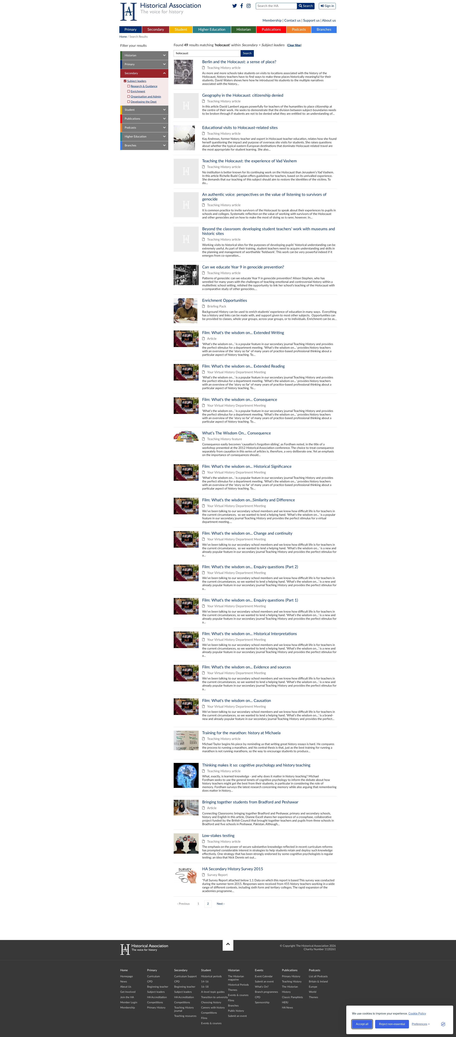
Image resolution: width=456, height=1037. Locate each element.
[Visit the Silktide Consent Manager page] (443, 1024)
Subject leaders (136, 81)
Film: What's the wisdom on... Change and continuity (255, 544)
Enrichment (138, 91)
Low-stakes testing (255, 846)
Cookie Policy (417, 1013)
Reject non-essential (392, 1024)
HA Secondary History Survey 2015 (255, 879)
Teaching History (292, 981)
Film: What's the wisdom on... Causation (255, 711)
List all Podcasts (318, 976)
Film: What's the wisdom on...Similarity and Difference (255, 511)
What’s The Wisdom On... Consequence (255, 444)
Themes (232, 990)
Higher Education (211, 29)
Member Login (128, 1002)
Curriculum (153, 976)
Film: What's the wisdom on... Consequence (255, 410)
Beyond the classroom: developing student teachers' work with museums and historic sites (255, 242)
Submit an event (237, 1016)
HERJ (285, 1002)
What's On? (262, 986)
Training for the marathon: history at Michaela (255, 743)
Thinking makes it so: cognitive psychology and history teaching (255, 777)
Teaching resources (185, 1016)
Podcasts (299, 29)
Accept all (362, 1024)
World (312, 992)
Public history (236, 1011)
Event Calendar (264, 976)
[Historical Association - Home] (144, 953)
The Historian (290, 986)
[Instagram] (249, 6)
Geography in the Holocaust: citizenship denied (255, 106)
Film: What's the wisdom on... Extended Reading (255, 377)
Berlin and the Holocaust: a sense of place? (255, 74)
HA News (287, 1007)
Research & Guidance (144, 86)
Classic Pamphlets (292, 997)
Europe (313, 986)
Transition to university (214, 997)
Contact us (292, 20)
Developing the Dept (144, 101)
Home (123, 36)
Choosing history (211, 1002)
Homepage (126, 976)
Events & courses (211, 1023)
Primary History (156, 1007)
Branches (324, 29)
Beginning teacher (157, 986)
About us (329, 20)
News (123, 981)
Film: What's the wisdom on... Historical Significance (255, 477)
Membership (272, 20)
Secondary (155, 29)
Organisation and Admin (146, 96)
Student (181, 29)
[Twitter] (235, 6)
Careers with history (213, 1007)
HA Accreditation (157, 997)
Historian (244, 29)
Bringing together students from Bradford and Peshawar (255, 813)
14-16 (205, 981)
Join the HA (127, 997)
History (286, 992)
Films (204, 1018)
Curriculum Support (185, 976)
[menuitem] (130, 29)
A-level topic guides (213, 992)
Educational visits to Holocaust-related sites (255, 138)
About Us (125, 986)
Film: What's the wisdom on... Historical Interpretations (255, 644)
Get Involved (127, 992)
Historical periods (211, 976)
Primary (130, 29)
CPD (149, 981)
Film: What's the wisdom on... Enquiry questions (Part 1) (255, 611)
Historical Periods (238, 985)
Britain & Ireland (318, 981)
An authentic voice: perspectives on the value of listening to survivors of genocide (255, 206)
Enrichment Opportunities (255, 311)
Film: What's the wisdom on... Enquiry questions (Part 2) (255, 577)
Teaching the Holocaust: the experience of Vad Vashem (255, 171)
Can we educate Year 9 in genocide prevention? (255, 278)
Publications (271, 29)
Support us (311, 20)
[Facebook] (242, 6)
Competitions (155, 1002)
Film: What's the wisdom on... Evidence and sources (255, 678)
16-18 (205, 986)
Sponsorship (262, 1002)
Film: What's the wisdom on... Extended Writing (255, 343)
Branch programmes (266, 992)
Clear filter (294, 45)
